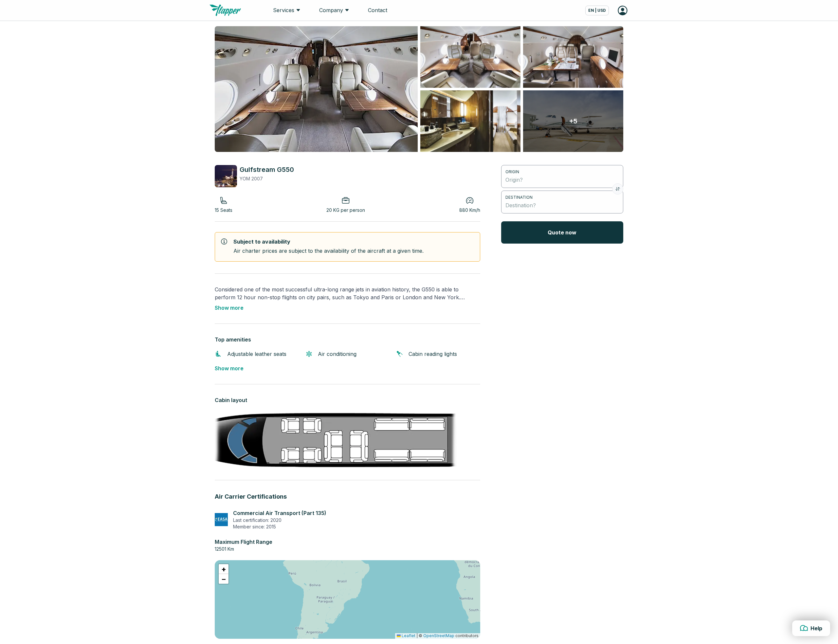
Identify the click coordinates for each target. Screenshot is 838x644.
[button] (223, 569)
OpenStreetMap (438, 635)
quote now (562, 232)
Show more (229, 307)
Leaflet (408, 635)
